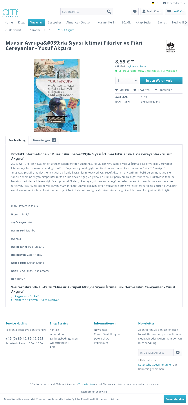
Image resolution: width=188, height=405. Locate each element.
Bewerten (143, 90)
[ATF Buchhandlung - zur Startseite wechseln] (10, 12)
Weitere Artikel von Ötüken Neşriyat (36, 300)
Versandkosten (86, 384)
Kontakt (54, 329)
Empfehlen (165, 90)
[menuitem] (86, 11)
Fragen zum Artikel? (26, 296)
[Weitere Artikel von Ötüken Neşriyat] (171, 46)
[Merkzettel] (135, 11)
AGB (52, 347)
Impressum (101, 342)
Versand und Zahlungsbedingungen (64, 336)
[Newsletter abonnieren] (177, 352)
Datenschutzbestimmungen (155, 364)
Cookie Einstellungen (107, 334)
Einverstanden (175, 399)
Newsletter (100, 329)
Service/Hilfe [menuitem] (174, 3)
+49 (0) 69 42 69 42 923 (25, 338)
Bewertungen (44, 140)
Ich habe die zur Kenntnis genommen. (157, 364)
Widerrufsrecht (59, 342)
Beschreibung (17, 140)
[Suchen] (109, 11)
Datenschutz (101, 338)
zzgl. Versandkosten (137, 66)
